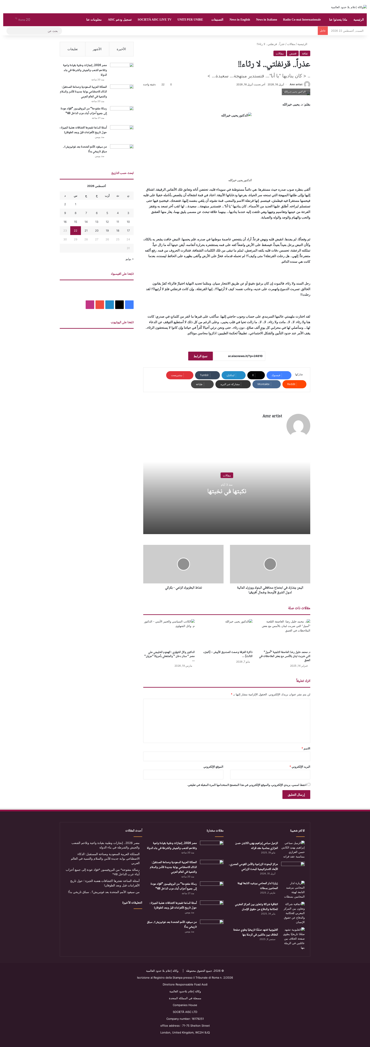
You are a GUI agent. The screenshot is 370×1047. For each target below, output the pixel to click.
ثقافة (305, 53)
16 (65, 221)
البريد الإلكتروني (299, 766)
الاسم (305, 748)
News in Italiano (266, 19)
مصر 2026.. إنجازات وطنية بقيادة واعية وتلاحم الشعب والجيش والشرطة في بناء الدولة (85, 70)
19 (107, 230)
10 (128, 221)
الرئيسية (359, 19)
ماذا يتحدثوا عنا (338, 19)
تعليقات (72, 49)
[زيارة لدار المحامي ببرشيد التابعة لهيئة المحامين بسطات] (293, 890)
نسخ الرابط (200, 356)
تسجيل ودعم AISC (120, 19)
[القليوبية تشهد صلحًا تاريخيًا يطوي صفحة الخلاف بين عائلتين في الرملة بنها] (293, 938)
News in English (240, 19)
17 (128, 230)
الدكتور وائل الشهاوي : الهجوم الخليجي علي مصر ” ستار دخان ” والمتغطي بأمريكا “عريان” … (169, 656)
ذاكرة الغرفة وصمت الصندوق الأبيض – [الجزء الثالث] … (227, 654)
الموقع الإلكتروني (213, 766)
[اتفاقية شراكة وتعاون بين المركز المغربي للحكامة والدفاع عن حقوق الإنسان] (293, 913)
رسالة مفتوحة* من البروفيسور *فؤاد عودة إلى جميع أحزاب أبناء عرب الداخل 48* (84, 111)
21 (86, 230)
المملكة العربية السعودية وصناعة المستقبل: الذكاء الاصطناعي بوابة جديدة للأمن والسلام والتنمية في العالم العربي (83, 91)
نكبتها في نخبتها (226, 491)
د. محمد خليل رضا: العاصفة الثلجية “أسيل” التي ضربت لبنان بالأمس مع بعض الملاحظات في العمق (284, 656)
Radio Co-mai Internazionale (302, 19)
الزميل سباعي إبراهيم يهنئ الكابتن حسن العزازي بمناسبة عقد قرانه (256, 846)
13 (96, 221)
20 (96, 230)
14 (86, 221)
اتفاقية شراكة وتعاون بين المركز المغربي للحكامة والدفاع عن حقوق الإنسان (256, 907)
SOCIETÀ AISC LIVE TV (155, 19)
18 (117, 230)
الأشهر (97, 49)
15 (75, 221)
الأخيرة (121, 49)
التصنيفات (217, 19)
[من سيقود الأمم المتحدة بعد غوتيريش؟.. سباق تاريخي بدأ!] (122, 152)
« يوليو (130, 259)
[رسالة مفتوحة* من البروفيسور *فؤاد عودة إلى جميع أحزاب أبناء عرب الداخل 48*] (122, 114)
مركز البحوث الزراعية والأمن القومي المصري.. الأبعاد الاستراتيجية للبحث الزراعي (253, 867)
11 (117, 221)
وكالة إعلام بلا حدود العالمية (162, 970)
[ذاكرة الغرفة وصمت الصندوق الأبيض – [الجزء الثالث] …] (226, 633)
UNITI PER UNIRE (190, 19)
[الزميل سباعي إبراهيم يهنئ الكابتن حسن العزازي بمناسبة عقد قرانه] (293, 850)
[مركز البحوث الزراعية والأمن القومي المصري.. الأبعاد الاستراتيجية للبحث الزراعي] (293, 870)
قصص (292, 53)
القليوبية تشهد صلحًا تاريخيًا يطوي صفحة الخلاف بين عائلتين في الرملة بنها (255, 932)
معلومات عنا (94, 19)
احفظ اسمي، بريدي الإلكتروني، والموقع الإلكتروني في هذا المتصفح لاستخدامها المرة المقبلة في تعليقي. (247, 784)
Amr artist (296, 84)
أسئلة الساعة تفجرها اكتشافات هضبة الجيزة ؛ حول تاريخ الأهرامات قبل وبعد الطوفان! (83, 130)
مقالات (291, 44)
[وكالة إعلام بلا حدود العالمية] (349, 7)
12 (107, 221)
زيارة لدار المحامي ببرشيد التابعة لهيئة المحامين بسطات (257, 886)
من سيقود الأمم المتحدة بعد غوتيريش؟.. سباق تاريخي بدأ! (85, 149)
